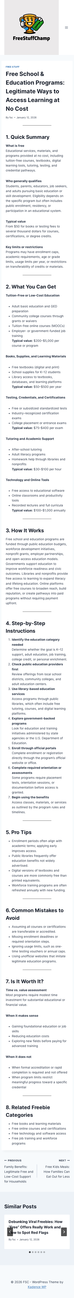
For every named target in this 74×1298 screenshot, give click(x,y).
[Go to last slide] (10, 1231)
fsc (11, 117)
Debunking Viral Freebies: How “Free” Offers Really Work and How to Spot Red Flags (36, 1227)
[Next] (64, 1231)
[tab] (30, 1252)
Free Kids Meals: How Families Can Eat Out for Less (57, 1168)
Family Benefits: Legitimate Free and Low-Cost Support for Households (18, 1171)
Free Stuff (13, 66)
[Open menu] (66, 27)
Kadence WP (37, 1287)
